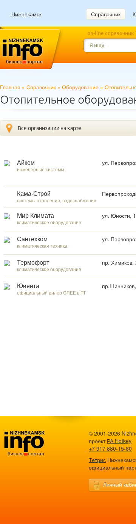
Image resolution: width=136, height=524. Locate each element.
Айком (26, 163)
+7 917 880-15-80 (110, 448)
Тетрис (97, 460)
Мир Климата (35, 215)
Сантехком (32, 239)
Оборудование (80, 87)
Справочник (106, 14)
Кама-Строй (34, 194)
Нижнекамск (26, 14)
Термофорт (33, 262)
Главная (10, 87)
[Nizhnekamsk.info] (36, 443)
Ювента (28, 286)
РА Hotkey (119, 441)
